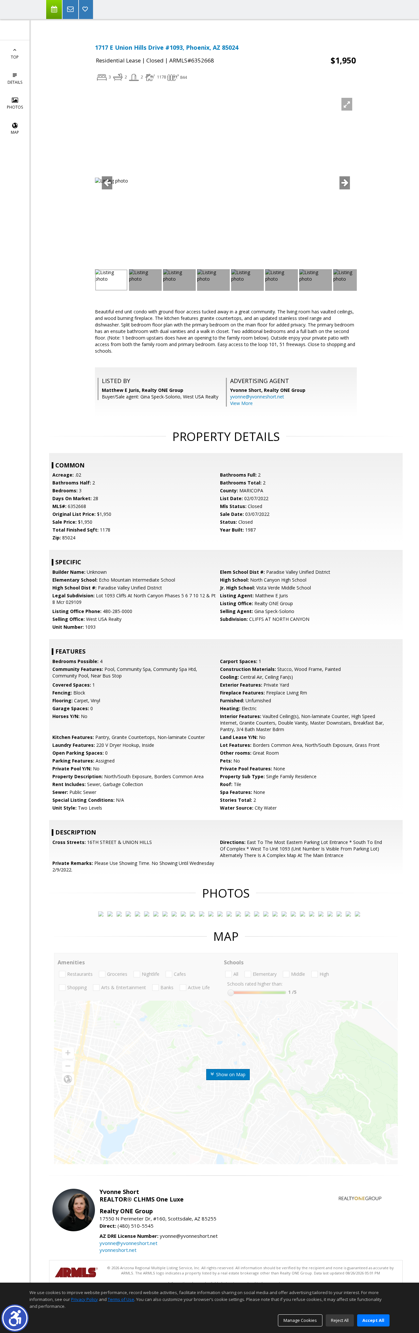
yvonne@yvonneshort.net (257, 397)
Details (15, 82)
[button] (14, 1318)
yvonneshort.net (118, 1250)
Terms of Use (121, 1299)
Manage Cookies (300, 1320)
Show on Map (230, 1074)
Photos (15, 107)
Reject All (340, 1320)
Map (15, 132)
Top (15, 57)
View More (241, 403)
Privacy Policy (84, 1299)
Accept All (373, 1320)
